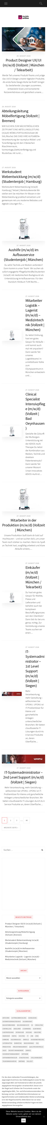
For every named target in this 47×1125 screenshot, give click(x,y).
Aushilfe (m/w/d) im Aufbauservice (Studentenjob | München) (23, 254)
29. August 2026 (23, 56)
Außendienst (27, 1021)
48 (27, 820)
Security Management (16, 1050)
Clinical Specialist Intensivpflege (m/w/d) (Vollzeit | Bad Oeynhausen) (35, 411)
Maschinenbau (29, 1043)
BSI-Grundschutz (23, 1025)
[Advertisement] (23, 884)
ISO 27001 (22, 1036)
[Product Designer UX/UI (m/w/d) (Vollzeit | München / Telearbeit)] (23, 39)
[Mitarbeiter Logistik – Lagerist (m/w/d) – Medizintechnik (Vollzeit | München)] (12, 335)
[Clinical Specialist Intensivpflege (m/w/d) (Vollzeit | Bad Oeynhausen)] (12, 431)
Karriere (6, 1039)
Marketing (18, 1043)
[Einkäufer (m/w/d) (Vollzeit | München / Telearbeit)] (12, 597)
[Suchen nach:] (23, 850)
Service (28, 1050)
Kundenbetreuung (37, 1039)
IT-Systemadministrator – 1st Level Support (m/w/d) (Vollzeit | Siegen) (35, 668)
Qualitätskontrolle (36, 1047)
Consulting (39, 1025)
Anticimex (6, 1018)
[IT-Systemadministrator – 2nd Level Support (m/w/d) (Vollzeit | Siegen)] (23, 759)
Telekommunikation (9, 1061)
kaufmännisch (16, 1039)
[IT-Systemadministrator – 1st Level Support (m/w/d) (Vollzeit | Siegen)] (12, 694)
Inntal (14, 1036)
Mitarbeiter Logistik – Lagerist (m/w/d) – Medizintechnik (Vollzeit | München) (34, 315)
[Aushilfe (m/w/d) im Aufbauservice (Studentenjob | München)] (23, 229)
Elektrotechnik (8, 1032)
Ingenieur (6, 1036)
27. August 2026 (9, 167)
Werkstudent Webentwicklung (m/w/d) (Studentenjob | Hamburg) (21, 176)
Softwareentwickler (10, 1058)
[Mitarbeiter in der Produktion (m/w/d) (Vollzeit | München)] (23, 499)
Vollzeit (30, 1061)
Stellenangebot (36, 1058)
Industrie (37, 1032)
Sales (4, 1050)
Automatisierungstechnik (12, 1021)
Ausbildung (32, 1018)
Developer (17, 1029)
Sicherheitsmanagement (11, 1054)
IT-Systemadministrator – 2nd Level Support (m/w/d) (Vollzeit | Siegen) (23, 777)
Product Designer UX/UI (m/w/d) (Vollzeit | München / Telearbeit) (23, 65)
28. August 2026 (9, 106)
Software (25, 1054)
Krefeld (26, 1039)
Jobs (36, 1036)
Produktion (7, 1047)
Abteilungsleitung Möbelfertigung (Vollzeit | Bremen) (20, 116)
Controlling (7, 1029)
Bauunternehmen (9, 1025)
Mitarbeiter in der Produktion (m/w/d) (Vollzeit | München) (23, 525)
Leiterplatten (7, 1043)
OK (23, 1120)
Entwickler (20, 1032)
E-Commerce (27, 1029)
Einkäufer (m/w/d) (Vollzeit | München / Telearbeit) (33, 577)
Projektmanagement (20, 1047)
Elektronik (37, 1029)
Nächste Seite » (11, 827)
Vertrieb (22, 1061)
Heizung (29, 1032)
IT (27, 1036)
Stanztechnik (24, 1058)
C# (32, 1025)
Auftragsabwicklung (19, 1018)
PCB (37, 1043)
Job (32, 1036)
